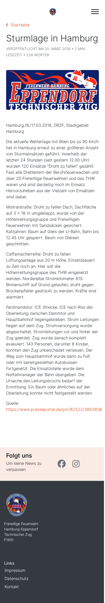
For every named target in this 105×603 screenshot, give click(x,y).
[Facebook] (63, 465)
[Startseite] (53, 11)
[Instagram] (76, 465)
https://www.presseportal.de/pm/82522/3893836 (54, 409)
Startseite (19, 24)
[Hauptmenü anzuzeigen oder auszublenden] (95, 11)
